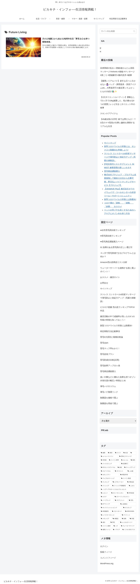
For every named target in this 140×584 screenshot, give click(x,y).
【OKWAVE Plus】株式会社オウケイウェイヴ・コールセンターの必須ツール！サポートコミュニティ (120, 192)
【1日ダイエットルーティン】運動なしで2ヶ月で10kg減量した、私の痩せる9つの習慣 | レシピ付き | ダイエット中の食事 (117, 102)
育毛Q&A (104, 343)
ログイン (104, 546)
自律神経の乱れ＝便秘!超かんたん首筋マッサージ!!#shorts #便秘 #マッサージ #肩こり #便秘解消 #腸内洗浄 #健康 (117, 71)
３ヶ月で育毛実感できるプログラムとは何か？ (118, 255)
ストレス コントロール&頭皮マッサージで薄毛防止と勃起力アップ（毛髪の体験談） (120, 157)
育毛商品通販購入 (112, 171)
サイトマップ (110, 143)
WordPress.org (106, 563)
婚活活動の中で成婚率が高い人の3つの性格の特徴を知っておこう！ (117, 318)
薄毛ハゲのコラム (108, 386)
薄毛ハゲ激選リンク (109, 392)
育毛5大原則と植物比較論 (111, 337)
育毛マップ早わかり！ (110, 348)
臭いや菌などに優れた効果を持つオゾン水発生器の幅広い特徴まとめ (118, 379)
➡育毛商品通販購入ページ (111, 242)
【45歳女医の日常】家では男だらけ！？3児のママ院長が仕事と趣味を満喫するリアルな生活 (118, 122)
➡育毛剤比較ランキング (111, 236)
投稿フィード (106, 552)
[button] (134, 31)
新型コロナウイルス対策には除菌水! (120, 199)
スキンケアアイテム (109, 113)
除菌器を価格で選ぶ (109, 398)
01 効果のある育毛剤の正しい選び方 (116, 247)
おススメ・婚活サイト (110, 277)
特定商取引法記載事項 (110, 331)
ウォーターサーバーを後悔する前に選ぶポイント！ (118, 270)
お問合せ (104, 283)
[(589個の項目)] (133, 452)
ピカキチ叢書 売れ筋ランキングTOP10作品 (117, 309)
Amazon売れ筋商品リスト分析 (113, 262)
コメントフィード (108, 558)
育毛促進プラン (107, 354)
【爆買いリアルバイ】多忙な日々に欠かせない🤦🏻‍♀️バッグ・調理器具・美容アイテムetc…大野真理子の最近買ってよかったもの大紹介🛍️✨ (118, 86)
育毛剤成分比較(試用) (109, 360)
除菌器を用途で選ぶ (109, 403)
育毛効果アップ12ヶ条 (110, 366)
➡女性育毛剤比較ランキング (112, 230)
